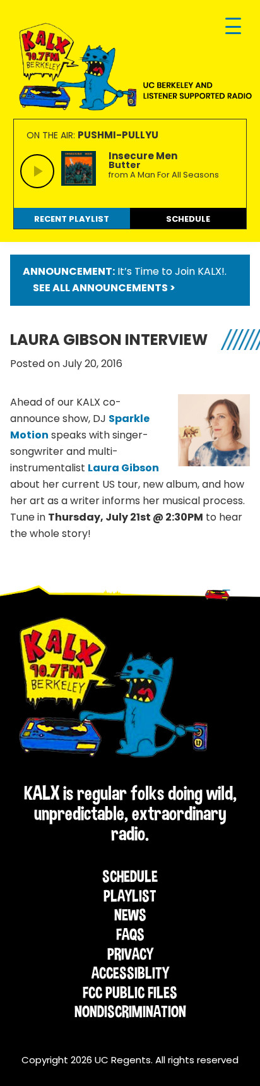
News (130, 914)
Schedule (130, 876)
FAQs (130, 934)
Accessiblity (130, 972)
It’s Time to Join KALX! (171, 271)
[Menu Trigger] (233, 26)
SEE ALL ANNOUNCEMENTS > (104, 288)
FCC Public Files (130, 992)
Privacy (130, 953)
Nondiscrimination (130, 1011)
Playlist (130, 895)
